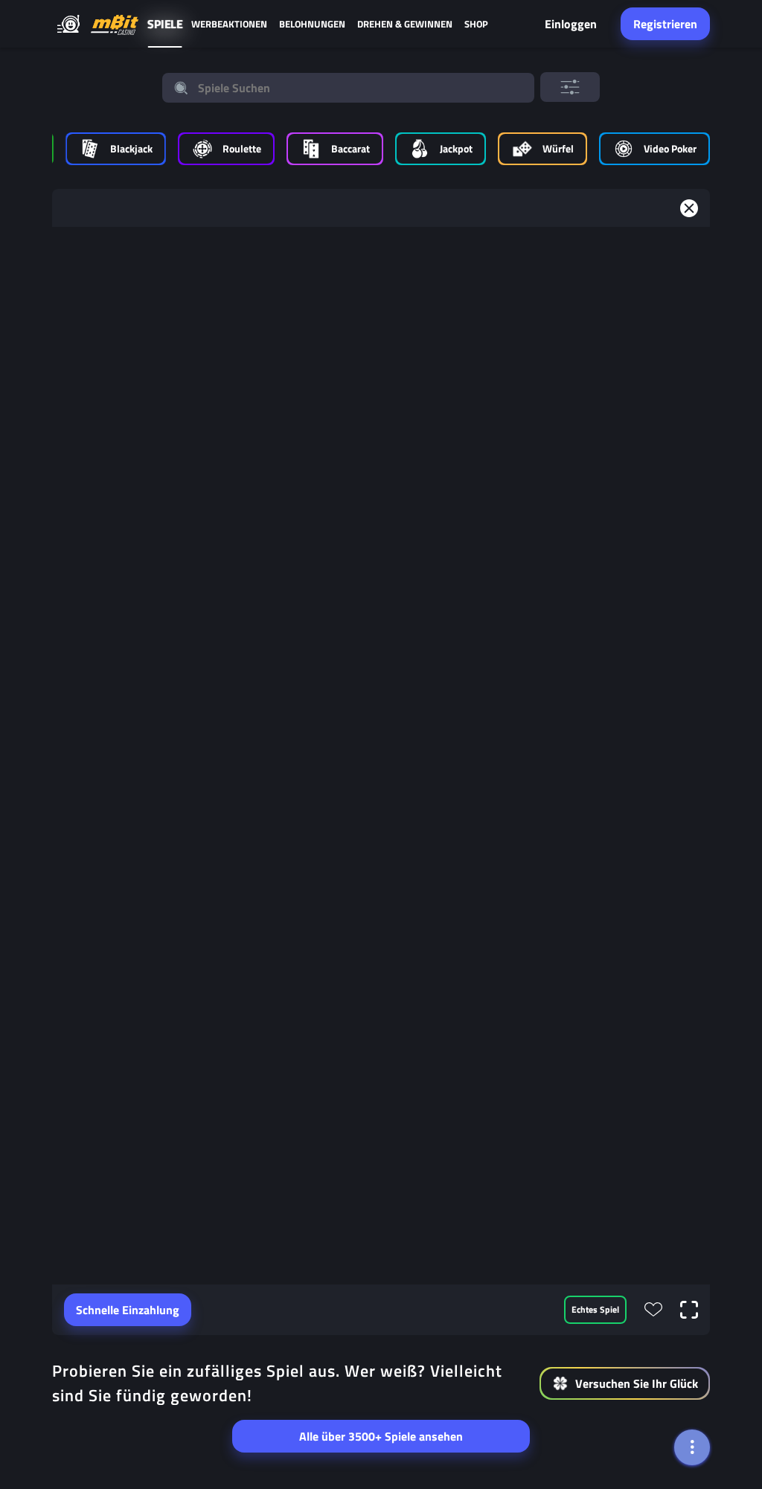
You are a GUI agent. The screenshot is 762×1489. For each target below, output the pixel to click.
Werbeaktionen (229, 23)
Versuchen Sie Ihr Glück (636, 1383)
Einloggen (571, 24)
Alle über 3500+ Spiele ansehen (381, 1436)
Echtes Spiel (595, 1309)
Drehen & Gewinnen (404, 23)
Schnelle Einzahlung (127, 1310)
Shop (476, 23)
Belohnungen (312, 23)
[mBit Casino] (114, 24)
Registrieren (665, 24)
